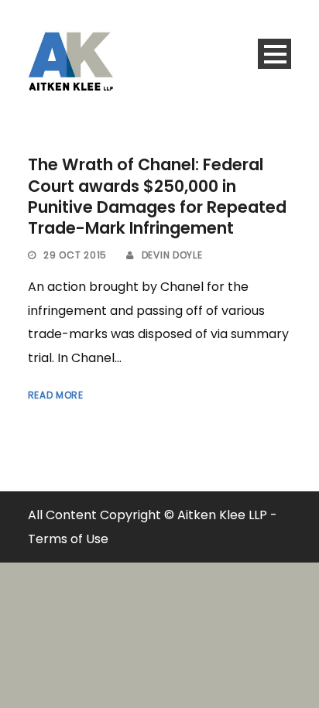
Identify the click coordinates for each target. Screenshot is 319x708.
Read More (56, 395)
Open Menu (274, 54)
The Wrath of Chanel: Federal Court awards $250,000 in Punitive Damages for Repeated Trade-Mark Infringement (157, 196)
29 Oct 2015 (75, 255)
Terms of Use (68, 539)
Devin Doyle (172, 255)
